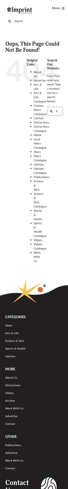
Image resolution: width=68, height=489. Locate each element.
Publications (41, 177)
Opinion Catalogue (40, 170)
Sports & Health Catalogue (40, 229)
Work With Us (37, 256)
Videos (38, 240)
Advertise (40, 80)
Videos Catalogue (40, 246)
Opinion (39, 164)
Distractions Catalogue (41, 128)
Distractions (41, 122)
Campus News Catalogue (40, 109)
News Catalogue (40, 158)
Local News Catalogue (40, 143)
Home (37, 135)
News (37, 152)
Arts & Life (38, 86)
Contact (39, 118)
